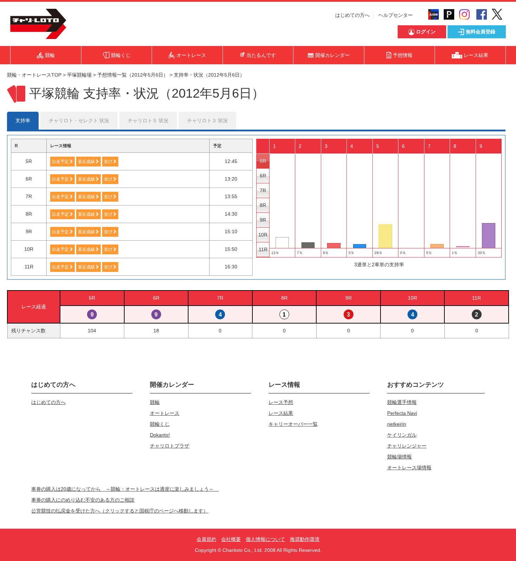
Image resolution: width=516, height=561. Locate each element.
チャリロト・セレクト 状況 (79, 120)
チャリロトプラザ (169, 446)
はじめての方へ (352, 15)
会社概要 (231, 539)
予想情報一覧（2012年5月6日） (132, 75)
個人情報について (265, 539)
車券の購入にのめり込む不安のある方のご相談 (82, 500)
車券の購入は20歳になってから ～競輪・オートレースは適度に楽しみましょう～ (125, 489)
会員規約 (206, 539)
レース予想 (281, 402)
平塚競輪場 (79, 75)
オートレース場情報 (409, 467)
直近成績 (87, 161)
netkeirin (396, 424)
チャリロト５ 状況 (148, 120)
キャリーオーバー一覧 (293, 424)
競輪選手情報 (402, 402)
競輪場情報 (399, 456)
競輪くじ (160, 424)
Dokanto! (160, 435)
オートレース (164, 413)
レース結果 (281, 413)
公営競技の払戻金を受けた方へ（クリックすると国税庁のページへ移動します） (119, 511)
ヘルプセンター (395, 15)
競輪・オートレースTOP (34, 75)
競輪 (155, 402)
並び (108, 161)
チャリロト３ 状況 (207, 120)
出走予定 (61, 161)
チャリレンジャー (406, 446)
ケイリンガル (402, 435)
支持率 (22, 120)
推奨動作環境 (304, 539)
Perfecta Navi (402, 413)
